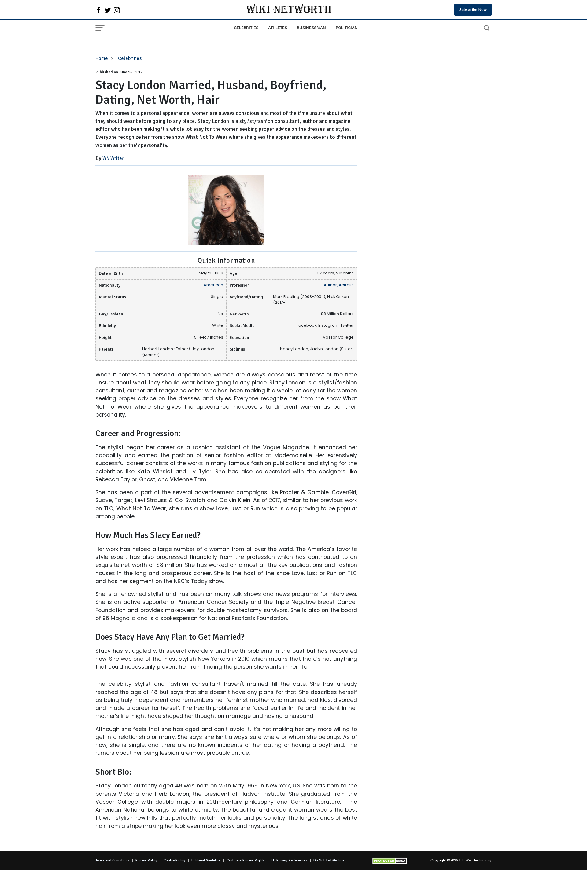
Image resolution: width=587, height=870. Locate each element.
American (213, 285)
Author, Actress (339, 285)
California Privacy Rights (246, 860)
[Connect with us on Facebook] (98, 10)
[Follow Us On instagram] (117, 10)
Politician (347, 27)
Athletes (277, 27)
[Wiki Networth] (289, 9)
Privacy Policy (146, 860)
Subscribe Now (473, 9)
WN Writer (113, 158)
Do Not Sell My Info (328, 860)
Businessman (311, 27)
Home (101, 58)
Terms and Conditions (112, 860)
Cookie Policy (174, 860)
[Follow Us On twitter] (108, 10)
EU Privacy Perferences (289, 860)
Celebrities (246, 27)
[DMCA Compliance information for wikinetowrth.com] (390, 860)
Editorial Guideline (205, 860)
